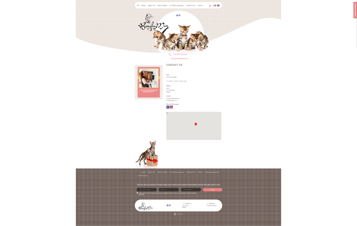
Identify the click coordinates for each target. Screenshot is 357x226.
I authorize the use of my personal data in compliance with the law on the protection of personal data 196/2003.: (167, 193)
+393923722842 (180, 54)
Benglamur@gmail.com (179, 58)
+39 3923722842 (171, 77)
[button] (196, 124)
